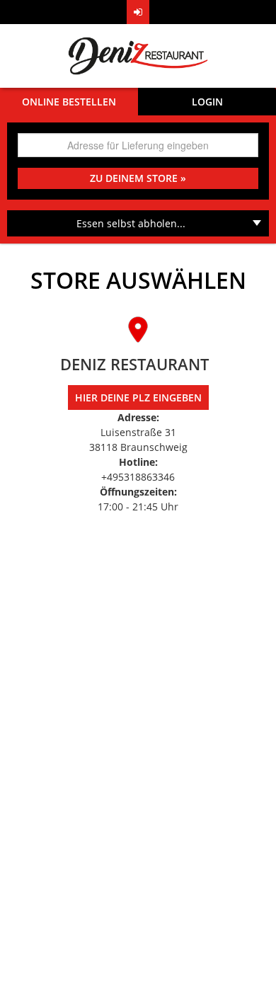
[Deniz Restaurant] (138, 56)
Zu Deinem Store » (138, 178)
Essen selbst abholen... (130, 223)
